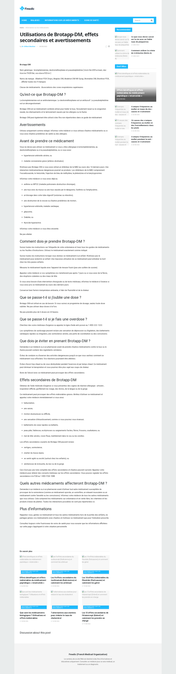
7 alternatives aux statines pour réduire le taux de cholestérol (63, 615)
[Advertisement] (112, 8)
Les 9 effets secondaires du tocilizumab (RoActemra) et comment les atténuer (64, 580)
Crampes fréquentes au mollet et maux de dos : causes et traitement (141, 109)
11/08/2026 (86, 624)
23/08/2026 (55, 586)
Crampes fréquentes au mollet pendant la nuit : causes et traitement (141, 139)
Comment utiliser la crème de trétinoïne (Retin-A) (143, 51)
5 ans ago (135, 45)
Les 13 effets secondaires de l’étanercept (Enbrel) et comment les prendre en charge (95, 616)
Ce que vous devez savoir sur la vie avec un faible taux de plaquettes (142, 39)
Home (24, 20)
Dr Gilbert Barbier (28, 46)
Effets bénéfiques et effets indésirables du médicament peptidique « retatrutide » (33, 580)
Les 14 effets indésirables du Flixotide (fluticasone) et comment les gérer (95, 580)
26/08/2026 (24, 586)
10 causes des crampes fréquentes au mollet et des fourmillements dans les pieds (142, 124)
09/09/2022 (43, 46)
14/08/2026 (55, 621)
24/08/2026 (135, 145)
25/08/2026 (135, 114)
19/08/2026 (86, 586)
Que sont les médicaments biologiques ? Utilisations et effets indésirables (33, 615)
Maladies (35, 20)
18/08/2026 (24, 621)
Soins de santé (91, 20)
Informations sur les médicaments (62, 20)
